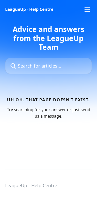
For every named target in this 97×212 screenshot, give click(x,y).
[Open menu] (87, 9)
